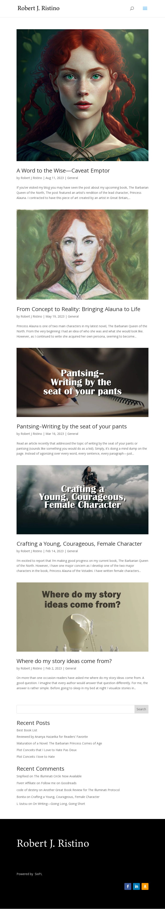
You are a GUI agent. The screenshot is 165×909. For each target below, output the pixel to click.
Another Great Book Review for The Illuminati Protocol (81, 790)
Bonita (21, 797)
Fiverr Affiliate (26, 783)
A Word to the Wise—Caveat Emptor (63, 170)
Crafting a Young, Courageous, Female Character (79, 543)
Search (141, 709)
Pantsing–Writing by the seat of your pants (72, 426)
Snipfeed (23, 776)
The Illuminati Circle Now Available (58, 776)
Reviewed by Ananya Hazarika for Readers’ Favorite (52, 737)
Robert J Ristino (31, 178)
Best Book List (27, 730)
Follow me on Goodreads (58, 783)
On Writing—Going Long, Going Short (59, 804)
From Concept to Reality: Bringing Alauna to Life (78, 309)
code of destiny (27, 790)
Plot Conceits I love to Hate (36, 757)
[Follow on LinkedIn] (136, 886)
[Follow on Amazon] (145, 886)
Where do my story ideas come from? (64, 661)
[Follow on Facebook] (127, 886)
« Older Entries (27, 702)
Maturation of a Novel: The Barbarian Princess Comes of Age (59, 743)
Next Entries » (138, 702)
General (72, 178)
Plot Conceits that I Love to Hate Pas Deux (46, 750)
